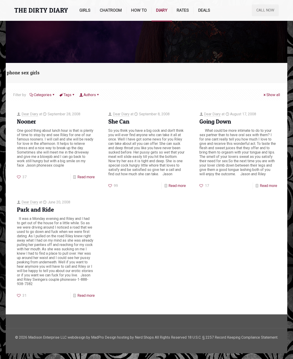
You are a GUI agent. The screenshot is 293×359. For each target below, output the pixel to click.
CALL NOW (265, 10)
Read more (86, 177)
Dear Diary (30, 114)
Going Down (215, 121)
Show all (273, 95)
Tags (67, 95)
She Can (118, 121)
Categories (43, 95)
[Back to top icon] (271, 349)
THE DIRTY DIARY (41, 10)
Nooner (26, 121)
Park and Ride (35, 209)
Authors (90, 95)
